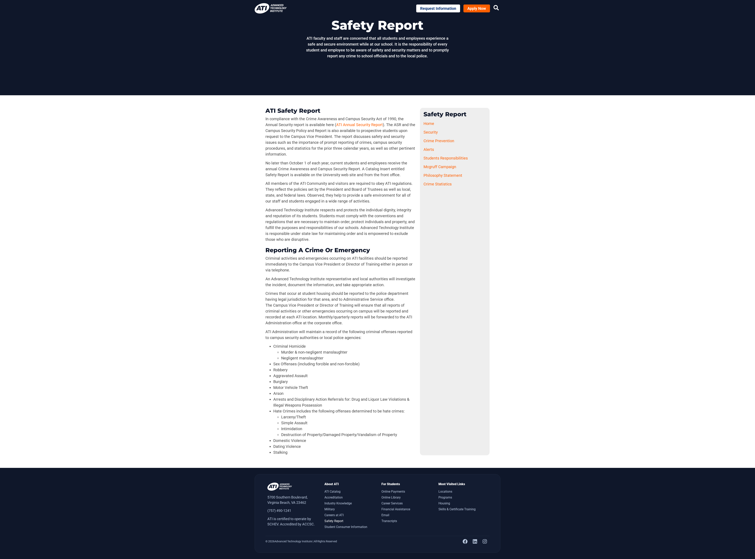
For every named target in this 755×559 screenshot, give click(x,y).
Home (429, 123)
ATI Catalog (332, 491)
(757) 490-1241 (279, 511)
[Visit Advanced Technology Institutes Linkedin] (475, 541)
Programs (445, 497)
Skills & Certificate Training (457, 509)
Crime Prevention (439, 140)
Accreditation (333, 497)
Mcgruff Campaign (440, 166)
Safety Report (333, 521)
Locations (445, 491)
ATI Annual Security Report (359, 124)
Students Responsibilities (446, 158)
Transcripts (389, 521)
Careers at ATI (334, 515)
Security (431, 132)
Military (329, 509)
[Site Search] (496, 8)
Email (385, 515)
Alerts (429, 149)
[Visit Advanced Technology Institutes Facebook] (465, 541)
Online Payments (393, 491)
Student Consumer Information (345, 527)
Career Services (392, 503)
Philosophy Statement (443, 175)
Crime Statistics (438, 184)
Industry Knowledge (338, 503)
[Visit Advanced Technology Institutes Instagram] (485, 541)
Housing (444, 503)
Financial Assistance (395, 509)
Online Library (391, 497)
